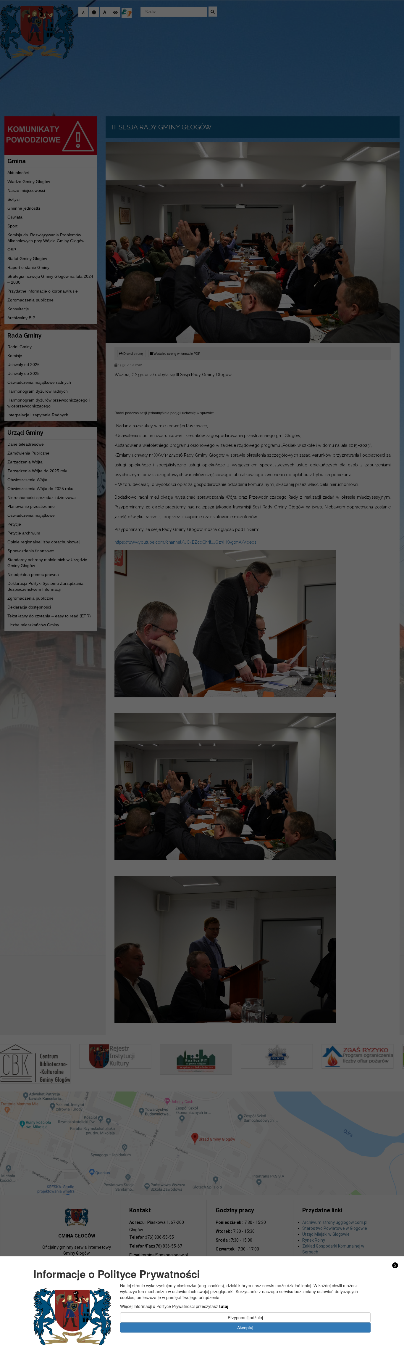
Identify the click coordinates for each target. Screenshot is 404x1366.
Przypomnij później (245, 1317)
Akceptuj (245, 1327)
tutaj (223, 1306)
